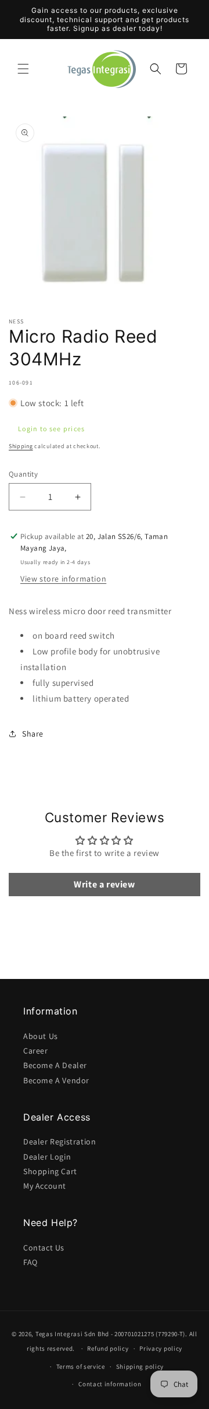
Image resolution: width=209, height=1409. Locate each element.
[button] (23, 69)
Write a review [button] (104, 884)
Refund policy (107, 1348)
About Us (40, 1036)
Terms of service (80, 1366)
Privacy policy (160, 1348)
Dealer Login (47, 1156)
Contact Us (43, 1247)
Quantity (23, 474)
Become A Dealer (55, 1065)
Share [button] (33, 733)
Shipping (21, 446)
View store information (63, 578)
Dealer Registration (59, 1141)
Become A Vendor (56, 1080)
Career (35, 1050)
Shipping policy (140, 1366)
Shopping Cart (50, 1171)
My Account (44, 1186)
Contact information (109, 1384)
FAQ (30, 1262)
